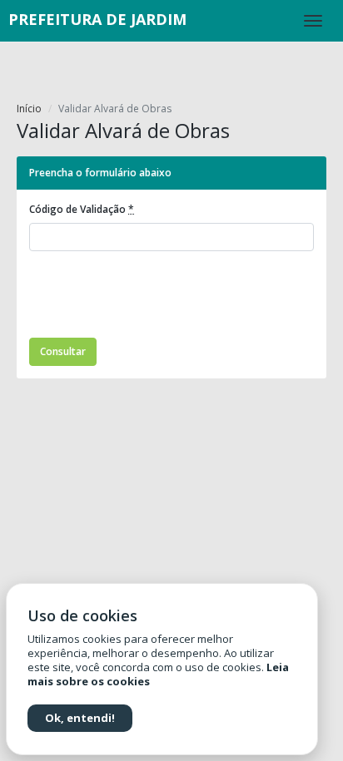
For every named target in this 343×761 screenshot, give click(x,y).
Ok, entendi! (80, 717)
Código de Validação (81, 209)
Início (29, 108)
